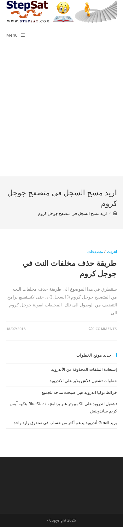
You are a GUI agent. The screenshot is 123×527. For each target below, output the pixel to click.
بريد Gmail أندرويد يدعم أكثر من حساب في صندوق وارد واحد (65, 422)
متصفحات (95, 251)
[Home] (115, 213)
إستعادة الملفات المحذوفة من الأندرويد (84, 369)
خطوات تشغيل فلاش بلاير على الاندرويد (83, 380)
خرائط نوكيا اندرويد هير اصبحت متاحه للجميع (79, 392)
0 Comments (104, 328)
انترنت (112, 251)
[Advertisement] (61, 111)
